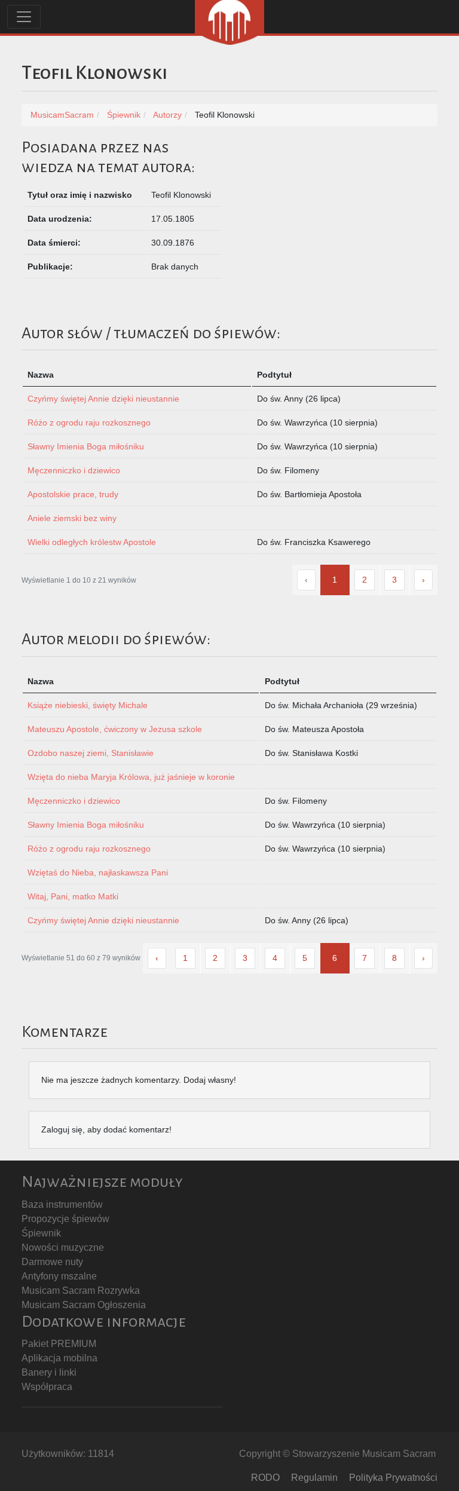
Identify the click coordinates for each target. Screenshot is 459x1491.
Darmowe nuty (52, 1262)
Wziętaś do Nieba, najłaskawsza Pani (97, 872)
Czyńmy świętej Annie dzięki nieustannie (103, 398)
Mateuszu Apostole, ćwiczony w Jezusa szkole (114, 729)
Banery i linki (49, 1372)
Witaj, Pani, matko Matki (72, 896)
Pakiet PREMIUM (59, 1344)
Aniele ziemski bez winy (72, 518)
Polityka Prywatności (393, 1477)
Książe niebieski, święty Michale (87, 705)
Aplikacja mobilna (59, 1358)
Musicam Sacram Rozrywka (81, 1290)
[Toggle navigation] (24, 17)
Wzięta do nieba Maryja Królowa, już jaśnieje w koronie (131, 777)
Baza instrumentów (62, 1204)
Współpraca (47, 1387)
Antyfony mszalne (59, 1276)
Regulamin (314, 1477)
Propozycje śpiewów (65, 1219)
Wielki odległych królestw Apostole (91, 542)
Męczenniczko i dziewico (73, 470)
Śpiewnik (41, 1233)
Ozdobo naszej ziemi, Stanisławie (90, 753)
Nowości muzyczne (63, 1247)
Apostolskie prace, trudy (72, 494)
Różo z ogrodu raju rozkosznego (89, 422)
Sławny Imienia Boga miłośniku (85, 446)
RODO (265, 1477)
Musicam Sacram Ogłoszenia (84, 1305)
